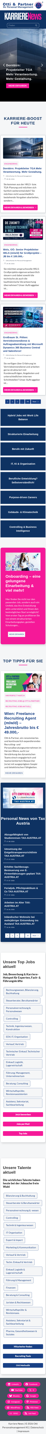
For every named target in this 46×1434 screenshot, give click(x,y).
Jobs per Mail (23, 1124)
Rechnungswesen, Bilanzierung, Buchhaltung (22, 992)
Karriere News (16, 1423)
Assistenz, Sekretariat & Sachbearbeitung (18, 1322)
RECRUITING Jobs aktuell (18, 706)
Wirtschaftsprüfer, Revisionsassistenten (16, 1092)
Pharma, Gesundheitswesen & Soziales (21, 1333)
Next (34, 402)
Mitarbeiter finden (23, 1346)
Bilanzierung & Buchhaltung (20, 1195)
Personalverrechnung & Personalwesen (18, 1010)
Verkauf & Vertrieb (16, 1254)
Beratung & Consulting (18, 1295)
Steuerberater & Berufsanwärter (23, 1203)
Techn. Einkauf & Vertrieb (19, 1262)
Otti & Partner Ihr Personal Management (19, 176)
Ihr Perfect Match (15, 695)
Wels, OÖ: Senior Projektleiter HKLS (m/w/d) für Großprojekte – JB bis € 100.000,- (22, 253)
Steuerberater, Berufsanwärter (22, 1000)
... (22, 402)
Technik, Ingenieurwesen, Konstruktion (19, 1028)
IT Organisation (14, 1232)
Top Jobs (23, 1133)
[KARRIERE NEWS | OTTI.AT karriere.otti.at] (23, 16)
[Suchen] (36, 25)
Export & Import (14, 1240)
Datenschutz (37, 1427)
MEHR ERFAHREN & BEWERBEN (19, 207)
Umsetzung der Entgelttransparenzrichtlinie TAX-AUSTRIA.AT (20, 852)
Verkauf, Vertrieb (15, 1044)
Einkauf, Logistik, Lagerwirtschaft (14, 1064)
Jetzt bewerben (23, 1114)
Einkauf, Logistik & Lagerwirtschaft (15, 1271)
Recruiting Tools (23, 1356)
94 (28, 402)
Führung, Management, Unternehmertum (18, 1074)
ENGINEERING (10, 163)
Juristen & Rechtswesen (18, 1302)
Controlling (12, 1018)
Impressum (23, 1431)
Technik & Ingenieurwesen (19, 1225)
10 (28, 936)
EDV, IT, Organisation (17, 1036)
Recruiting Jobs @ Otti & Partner (22, 701)
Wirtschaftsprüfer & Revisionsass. (16, 1311)
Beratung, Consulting (17, 1083)
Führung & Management (18, 1280)
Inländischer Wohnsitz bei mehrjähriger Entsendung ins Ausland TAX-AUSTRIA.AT (21, 920)
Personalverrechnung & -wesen (22, 1210)
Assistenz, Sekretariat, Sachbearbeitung (17, 1103)
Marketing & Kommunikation (21, 1247)
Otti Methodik (23, 1365)
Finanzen (11, 1287)
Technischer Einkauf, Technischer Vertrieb (23, 1053)
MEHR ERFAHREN (18, 86)
